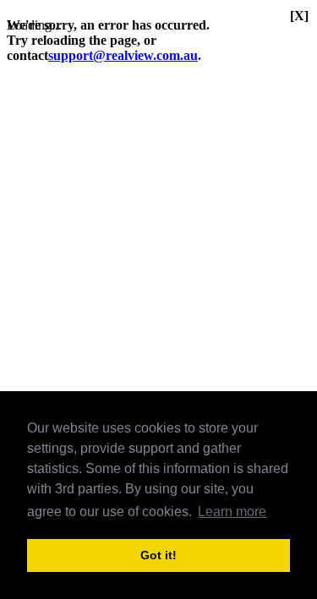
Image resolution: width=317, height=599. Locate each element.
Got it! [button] (158, 555)
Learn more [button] (232, 511)
